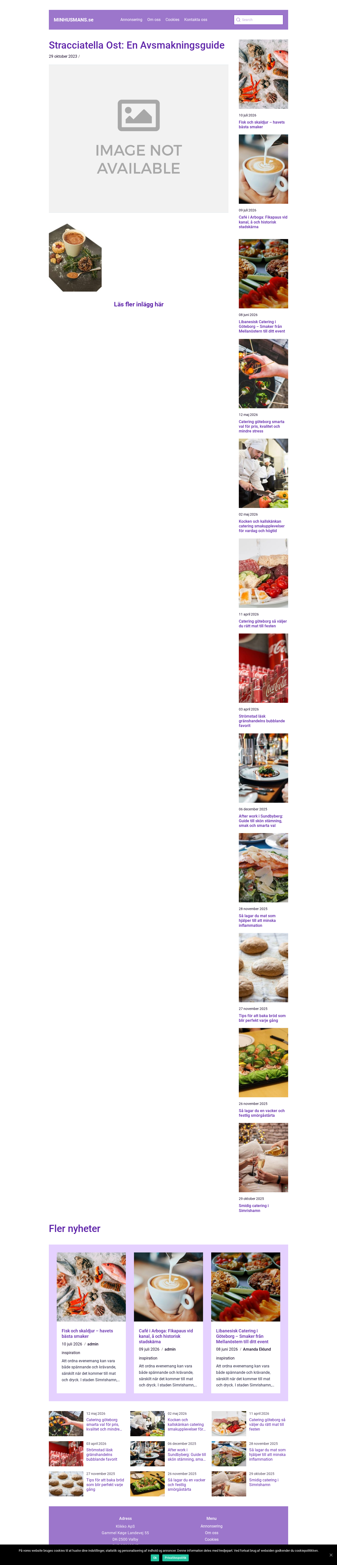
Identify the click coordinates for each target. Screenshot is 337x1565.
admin (92, 1344)
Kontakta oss (195, 19)
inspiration (71, 1352)
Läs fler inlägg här (139, 304)
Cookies (172, 19)
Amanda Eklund (257, 1349)
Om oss (154, 19)
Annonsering (131, 19)
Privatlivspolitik (175, 1558)
